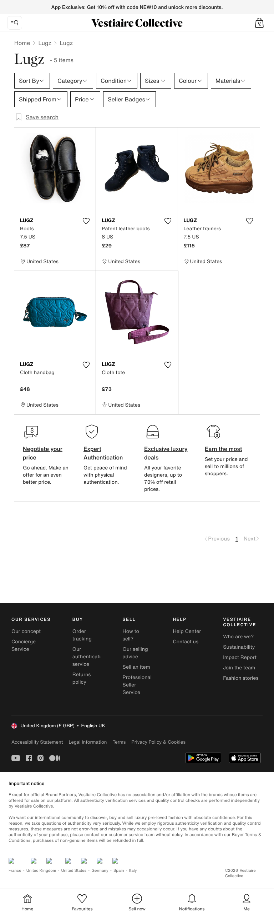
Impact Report (240, 657)
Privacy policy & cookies (158, 742)
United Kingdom (41, 870)
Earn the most (223, 448)
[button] (259, 23)
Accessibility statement (37, 742)
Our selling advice (135, 652)
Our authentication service (89, 656)
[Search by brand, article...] (14, 23)
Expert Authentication (103, 453)
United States (74, 870)
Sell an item (136, 667)
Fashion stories (240, 678)
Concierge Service (23, 645)
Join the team (239, 668)
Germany (99, 870)
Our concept (26, 631)
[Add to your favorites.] (86, 221)
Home (22, 43)
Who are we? (238, 636)
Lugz (44, 43)
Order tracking (82, 635)
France (15, 870)
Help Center (187, 631)
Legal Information (87, 742)
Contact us (185, 641)
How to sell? (131, 635)
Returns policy (81, 678)
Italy (133, 870)
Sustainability (239, 647)
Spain (118, 870)
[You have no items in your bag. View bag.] (259, 23)
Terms (119, 742)
